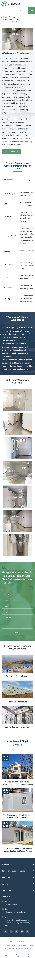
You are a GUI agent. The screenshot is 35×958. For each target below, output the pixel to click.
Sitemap (10, 941)
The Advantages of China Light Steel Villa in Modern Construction (17, 816)
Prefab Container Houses (11, 19)
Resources (6, 877)
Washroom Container (10, 21)
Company (5, 884)
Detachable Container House (16, 727)
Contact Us (6, 897)
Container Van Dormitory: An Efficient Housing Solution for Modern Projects (17, 849)
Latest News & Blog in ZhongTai (17, 743)
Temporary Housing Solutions (13, 871)
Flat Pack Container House (15, 702)
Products (12, 17)
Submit (17, 633)
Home (5, 17)
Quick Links (6, 890)
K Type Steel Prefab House (16, 676)
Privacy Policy (22, 941)
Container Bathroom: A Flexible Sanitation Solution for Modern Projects (17, 783)
